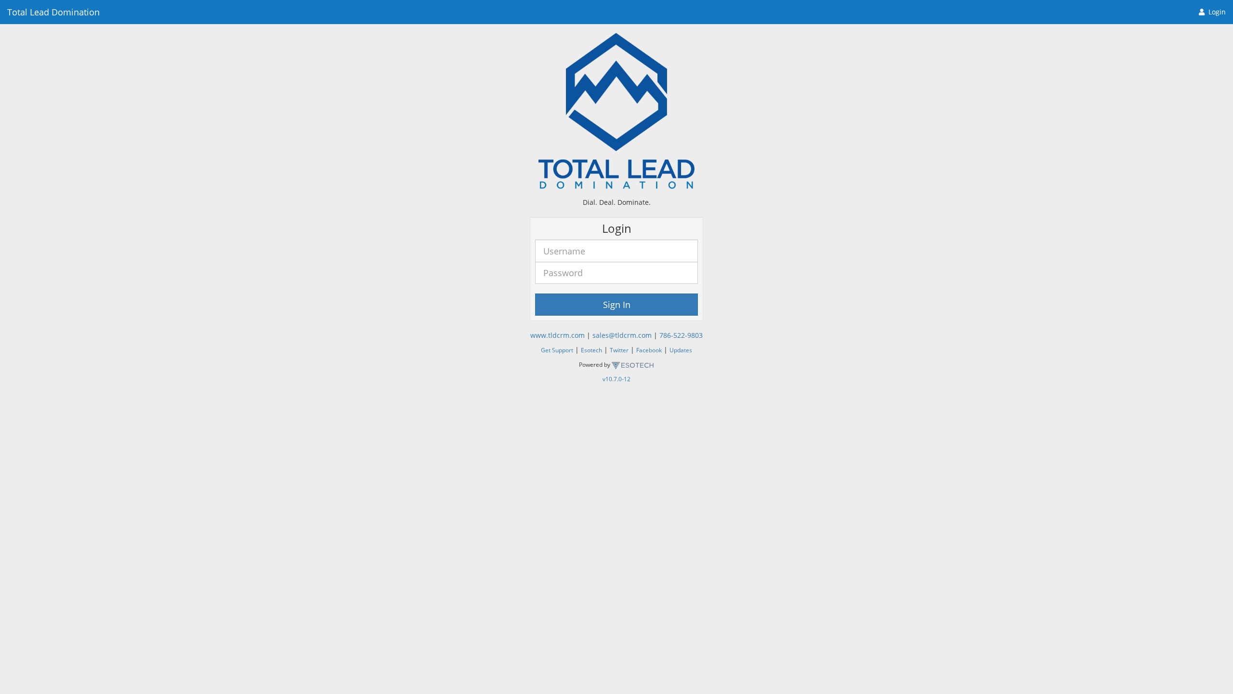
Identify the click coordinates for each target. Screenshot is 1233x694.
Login (1217, 11)
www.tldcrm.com (557, 335)
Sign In (616, 304)
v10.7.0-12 (616, 379)
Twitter (619, 350)
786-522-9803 (681, 335)
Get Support (557, 350)
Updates (680, 350)
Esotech (591, 350)
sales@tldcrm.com (622, 335)
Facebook (649, 350)
